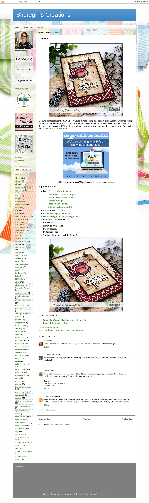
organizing (20, 352)
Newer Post (45, 419)
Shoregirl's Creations (43, 14)
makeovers (20, 337)
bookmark (19, 202)
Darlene (47, 371)
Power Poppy (20, 369)
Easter (18, 261)
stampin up (20, 420)
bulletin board (21, 205)
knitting (18, 329)
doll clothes (20, 255)
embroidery (20, 264)
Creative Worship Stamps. (55, 128)
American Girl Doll (23, 187)
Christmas (19, 220)
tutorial (18, 446)
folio (17, 276)
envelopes (19, 267)
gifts (17, 282)
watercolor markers (23, 451)
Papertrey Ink (21, 355)
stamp (18, 414)
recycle (18, 384)
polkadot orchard (22, 364)
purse (17, 378)
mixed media (20, 346)
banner (18, 196)
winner (18, 459)
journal (18, 317)
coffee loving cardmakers (20, 223)
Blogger (102, 494)
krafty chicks (20, 332)
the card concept (22, 438)
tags (17, 432)
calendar (19, 208)
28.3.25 (47, 405)
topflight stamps (22, 442)
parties (18, 358)
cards (47, 330)
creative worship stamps (60, 330)
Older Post (128, 419)
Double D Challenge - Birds (55, 323)
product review (21, 375)
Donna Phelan (50, 396)
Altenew (18, 178)
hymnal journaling (23, 309)
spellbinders (20, 411)
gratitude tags (21, 293)
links (17, 335)
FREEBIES (19, 279)
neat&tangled (21, 349)
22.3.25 (47, 389)
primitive (19, 372)
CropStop (19, 238)
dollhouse (19, 258)
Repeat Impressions (23, 387)
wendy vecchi (20, 456)
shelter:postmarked (23, 401)
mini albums (20, 343)
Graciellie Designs (22, 288)
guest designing (22, 296)
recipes (18, 381)
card (17, 211)
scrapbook (19, 395)
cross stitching (21, 241)
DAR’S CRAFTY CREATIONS (55, 383)
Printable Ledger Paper (54, 213)
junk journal (20, 323)
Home (17, 27)
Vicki (46, 341)
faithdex (18, 273)
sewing (18, 398)
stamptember (21, 426)
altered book (20, 184)
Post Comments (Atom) (60, 425)
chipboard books (22, 217)
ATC (17, 193)
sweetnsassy (77, 330)
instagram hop (21, 314)
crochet (18, 235)
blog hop (19, 199)
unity (17, 448)
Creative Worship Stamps (61, 191)
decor (17, 244)
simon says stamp (23, 406)
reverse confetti (22, 392)
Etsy (17, 270)
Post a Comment (48, 410)
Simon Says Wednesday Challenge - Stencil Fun (65, 320)
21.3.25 (46, 347)
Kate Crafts (20, 326)
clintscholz (83, 494)
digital (18, 252)
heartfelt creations (23, 301)
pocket (18, 361)
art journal (19, 190)
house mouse (20, 306)
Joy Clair (18, 320)
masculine (19, 341)
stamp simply (21, 417)
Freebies (40, 27)
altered (18, 181)
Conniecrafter (50, 355)
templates (19, 435)
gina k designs (21, 285)
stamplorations (22, 423)
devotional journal (22, 247)
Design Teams (28, 27)
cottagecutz (20, 228)
